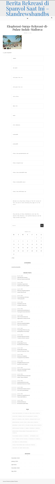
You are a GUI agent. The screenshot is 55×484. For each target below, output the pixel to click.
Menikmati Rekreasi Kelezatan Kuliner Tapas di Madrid (24, 376)
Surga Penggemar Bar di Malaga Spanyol (23, 444)
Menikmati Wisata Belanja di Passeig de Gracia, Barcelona (23, 311)
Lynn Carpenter (8, 52)
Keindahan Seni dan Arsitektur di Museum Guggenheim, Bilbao (22, 304)
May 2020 (13, 471)
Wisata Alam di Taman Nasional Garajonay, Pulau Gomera (23, 350)
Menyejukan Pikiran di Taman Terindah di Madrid (26, 428)
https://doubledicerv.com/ (27, 214)
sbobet (14, 58)
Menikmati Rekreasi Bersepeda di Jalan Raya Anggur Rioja (22, 402)
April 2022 (13, 464)
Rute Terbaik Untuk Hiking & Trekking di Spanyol (26, 438)
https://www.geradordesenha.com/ (21, 153)
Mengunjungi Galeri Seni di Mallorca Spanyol (25, 422)
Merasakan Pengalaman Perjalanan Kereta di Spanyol (25, 432)
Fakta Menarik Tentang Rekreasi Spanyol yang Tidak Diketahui (23, 278)
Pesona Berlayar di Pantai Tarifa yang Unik (23, 297)
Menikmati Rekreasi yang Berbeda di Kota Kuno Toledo (23, 383)
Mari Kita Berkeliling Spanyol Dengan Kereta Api (26, 419)
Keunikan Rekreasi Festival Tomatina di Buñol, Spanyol (23, 337)
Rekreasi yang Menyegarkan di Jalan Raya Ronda (23, 291)
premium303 (15, 134)
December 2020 (15, 468)
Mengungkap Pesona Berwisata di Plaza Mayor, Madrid (23, 343)
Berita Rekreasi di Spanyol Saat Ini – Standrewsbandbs (27, 8)
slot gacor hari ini (17, 77)
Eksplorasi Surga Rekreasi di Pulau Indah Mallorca (23, 396)
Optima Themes (14, 481)
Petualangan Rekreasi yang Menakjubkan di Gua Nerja (23, 330)
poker (14, 115)
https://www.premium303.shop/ (20, 172)
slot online (15, 96)
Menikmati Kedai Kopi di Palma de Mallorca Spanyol (27, 425)
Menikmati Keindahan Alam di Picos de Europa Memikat (23, 389)
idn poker (15, 67)
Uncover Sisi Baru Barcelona (20, 447)
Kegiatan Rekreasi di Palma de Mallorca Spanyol (26, 413)
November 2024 (15, 458)
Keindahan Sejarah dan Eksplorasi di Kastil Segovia (23, 284)
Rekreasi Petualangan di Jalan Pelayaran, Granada (23, 369)
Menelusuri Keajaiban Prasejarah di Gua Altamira (23, 356)
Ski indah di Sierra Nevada (19, 441)
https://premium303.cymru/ (19, 182)
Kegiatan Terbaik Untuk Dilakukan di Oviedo (25, 416)
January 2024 (14, 461)
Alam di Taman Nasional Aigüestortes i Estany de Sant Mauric (23, 317)
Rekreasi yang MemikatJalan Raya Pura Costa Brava (23, 324)
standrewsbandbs (15, 267)
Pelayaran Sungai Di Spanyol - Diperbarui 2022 (25, 435)
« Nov (12, 258)
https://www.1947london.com (19, 191)
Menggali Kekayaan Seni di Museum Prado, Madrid (23, 363)
